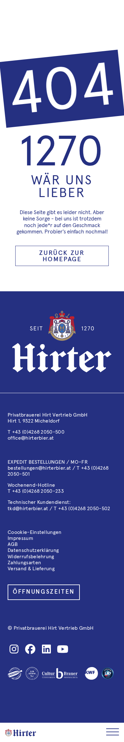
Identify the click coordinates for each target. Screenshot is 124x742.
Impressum (20, 538)
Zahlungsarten (24, 562)
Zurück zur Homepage (62, 256)
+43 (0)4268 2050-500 (38, 432)
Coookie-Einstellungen (35, 532)
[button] (112, 732)
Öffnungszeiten (44, 592)
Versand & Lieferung (31, 568)
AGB (13, 544)
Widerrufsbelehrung (31, 556)
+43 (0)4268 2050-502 (84, 508)
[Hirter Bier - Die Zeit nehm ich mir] (20, 732)
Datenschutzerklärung (33, 550)
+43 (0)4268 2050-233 (38, 491)
